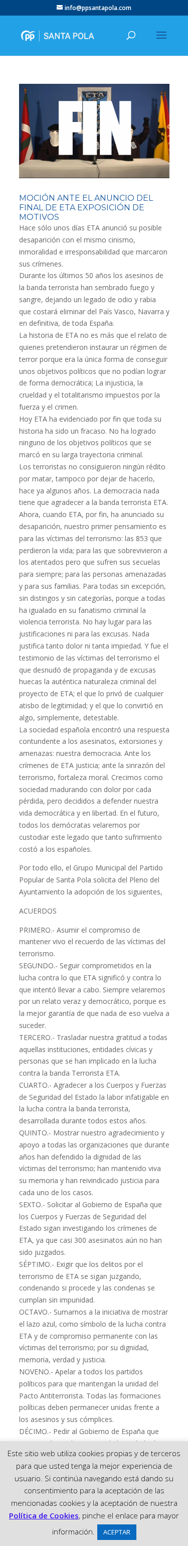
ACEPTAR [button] (116, 1531)
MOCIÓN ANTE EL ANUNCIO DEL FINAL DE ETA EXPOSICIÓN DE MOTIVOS (86, 207)
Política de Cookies (44, 1515)
